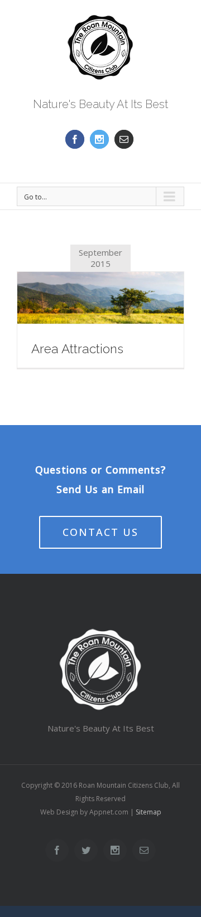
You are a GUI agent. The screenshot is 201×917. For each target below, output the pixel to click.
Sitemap (148, 812)
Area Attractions (77, 349)
